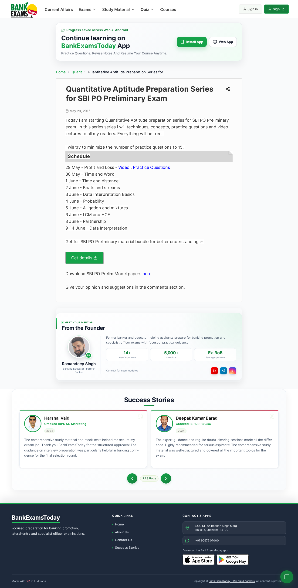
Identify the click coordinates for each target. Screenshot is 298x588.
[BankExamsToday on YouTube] (214, 370)
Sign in (252, 9)
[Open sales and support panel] (286, 576)
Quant (76, 72)
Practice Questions (151, 167)
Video (123, 167)
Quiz (145, 9)
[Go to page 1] (132, 478)
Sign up (278, 9)
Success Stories (127, 547)
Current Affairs (59, 9)
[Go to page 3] (166, 478)
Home (61, 72)
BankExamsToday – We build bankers (232, 581)
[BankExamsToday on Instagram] (232, 370)
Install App (194, 42)
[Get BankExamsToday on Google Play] (233, 559)
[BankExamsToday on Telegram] (223, 370)
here (146, 273)
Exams (85, 9)
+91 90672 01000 (207, 540)
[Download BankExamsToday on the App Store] (199, 559)
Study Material (116, 9)
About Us (122, 532)
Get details (81, 257)
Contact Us (123, 540)
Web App (226, 42)
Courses (168, 9)
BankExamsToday (36, 517)
